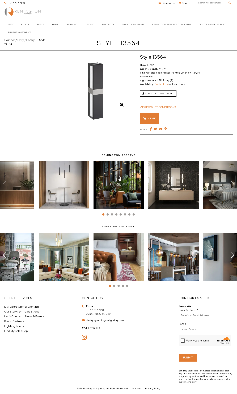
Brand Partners (14, 321)
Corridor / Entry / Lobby (19, 40)
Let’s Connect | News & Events (24, 316)
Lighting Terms (14, 326)
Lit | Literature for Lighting (21, 307)
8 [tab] (134, 214)
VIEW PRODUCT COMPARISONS (158, 107)
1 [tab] (103, 214)
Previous (4, 183)
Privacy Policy (152, 388)
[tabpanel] (118, 185)
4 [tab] (116, 214)
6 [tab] (125, 214)
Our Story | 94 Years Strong (22, 311)
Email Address (188, 310)
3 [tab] (112, 214)
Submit (188, 357)
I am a (182, 323)
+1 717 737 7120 (95, 310)
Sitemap (136, 388)
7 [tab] (129, 214)
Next (232, 183)
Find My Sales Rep (16, 331)
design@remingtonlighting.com (105, 320)
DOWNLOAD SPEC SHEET (159, 93)
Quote (151, 118)
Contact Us (161, 84)
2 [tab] (108, 214)
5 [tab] (121, 214)
